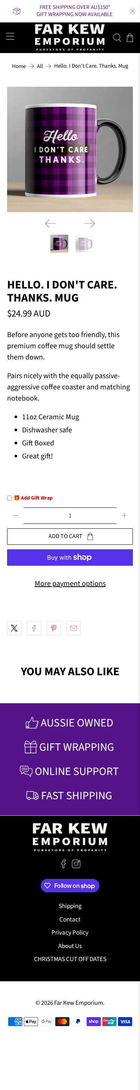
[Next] (89, 223)
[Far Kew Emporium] (70, 37)
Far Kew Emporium (78, 1002)
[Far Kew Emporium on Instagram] (76, 866)
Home (19, 66)
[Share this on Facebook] (34, 628)
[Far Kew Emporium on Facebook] (63, 866)
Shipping (70, 906)
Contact (70, 919)
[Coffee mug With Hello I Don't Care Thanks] (70, 149)
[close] (132, 11)
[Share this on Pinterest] (54, 628)
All (40, 66)
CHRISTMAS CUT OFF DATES (70, 959)
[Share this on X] (14, 628)
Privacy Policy (70, 932)
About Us (70, 946)
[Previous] (50, 223)
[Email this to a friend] (73, 628)
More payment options (70, 583)
